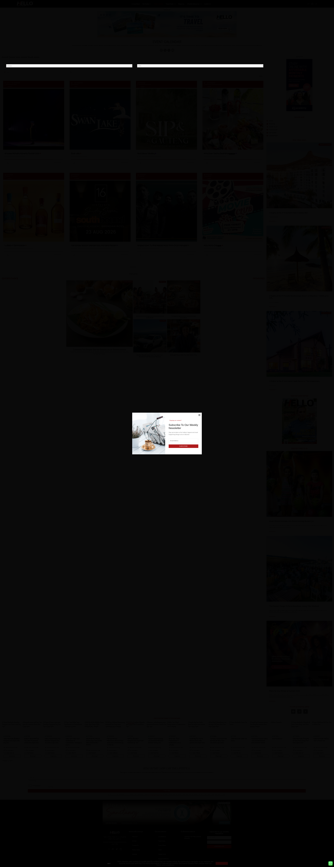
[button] (199, 415)
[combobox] (69, 65)
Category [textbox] (9, 65)
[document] (167, 433)
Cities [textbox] (139, 65)
